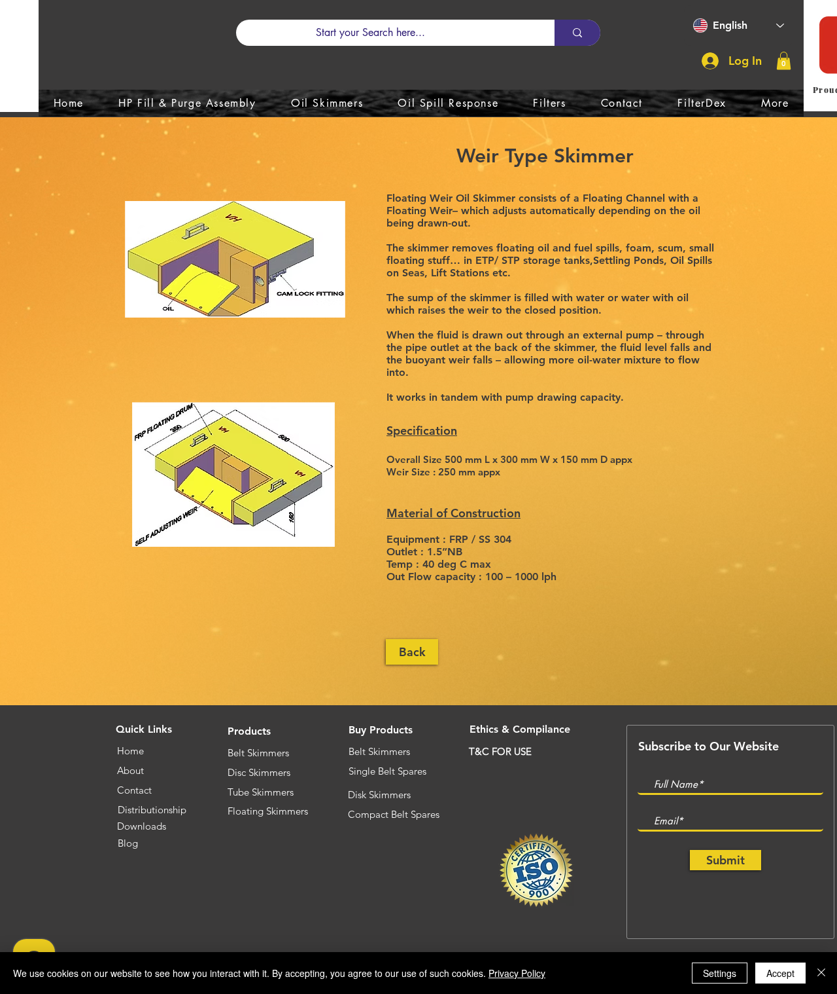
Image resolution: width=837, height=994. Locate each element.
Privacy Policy (516, 973)
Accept (780, 973)
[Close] (821, 973)
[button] (783, 60)
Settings (719, 973)
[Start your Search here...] (577, 33)
